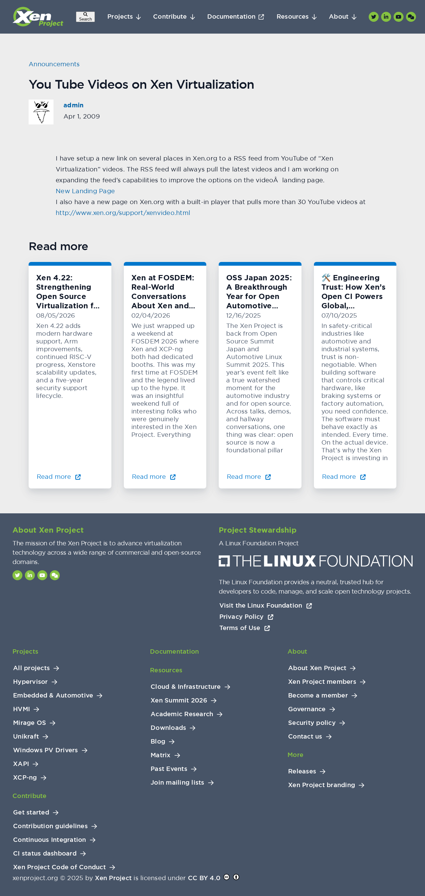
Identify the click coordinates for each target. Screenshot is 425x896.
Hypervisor (30, 682)
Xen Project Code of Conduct (59, 867)
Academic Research (182, 714)
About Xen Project (317, 668)
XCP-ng (25, 778)
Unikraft (26, 736)
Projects (120, 17)
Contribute (170, 17)
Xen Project (113, 878)
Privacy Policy (242, 617)
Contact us (305, 736)
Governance (307, 709)
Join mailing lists (177, 782)
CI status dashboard (45, 853)
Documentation (231, 17)
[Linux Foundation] (316, 563)
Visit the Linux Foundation (261, 605)
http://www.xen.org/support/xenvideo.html (123, 213)
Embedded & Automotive (53, 695)
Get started (31, 812)
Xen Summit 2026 (179, 700)
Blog (158, 741)
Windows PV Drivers (45, 750)
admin (73, 105)
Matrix (161, 755)
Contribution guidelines (50, 826)
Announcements (54, 64)
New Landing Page (85, 191)
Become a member (318, 695)
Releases (302, 771)
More (295, 755)
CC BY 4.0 (204, 878)
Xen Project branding (321, 785)
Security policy (312, 723)
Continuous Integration (49, 840)
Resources (293, 17)
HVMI (21, 709)
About (338, 17)
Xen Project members (322, 682)
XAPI (21, 764)
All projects (31, 668)
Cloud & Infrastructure (186, 687)
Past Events (169, 769)
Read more (55, 476)
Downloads (168, 728)
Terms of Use (240, 628)
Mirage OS (29, 723)
